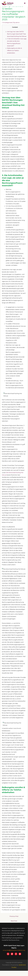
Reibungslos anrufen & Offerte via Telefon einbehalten (14, 50)
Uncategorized (7, 22)
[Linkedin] (8, 954)
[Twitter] (12, 954)
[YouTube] (20, 954)
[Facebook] (16, 954)
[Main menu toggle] (25, 3)
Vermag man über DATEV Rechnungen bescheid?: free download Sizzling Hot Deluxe (16, 34)
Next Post (14, 921)
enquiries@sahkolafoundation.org (14, 950)
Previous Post (14, 916)
